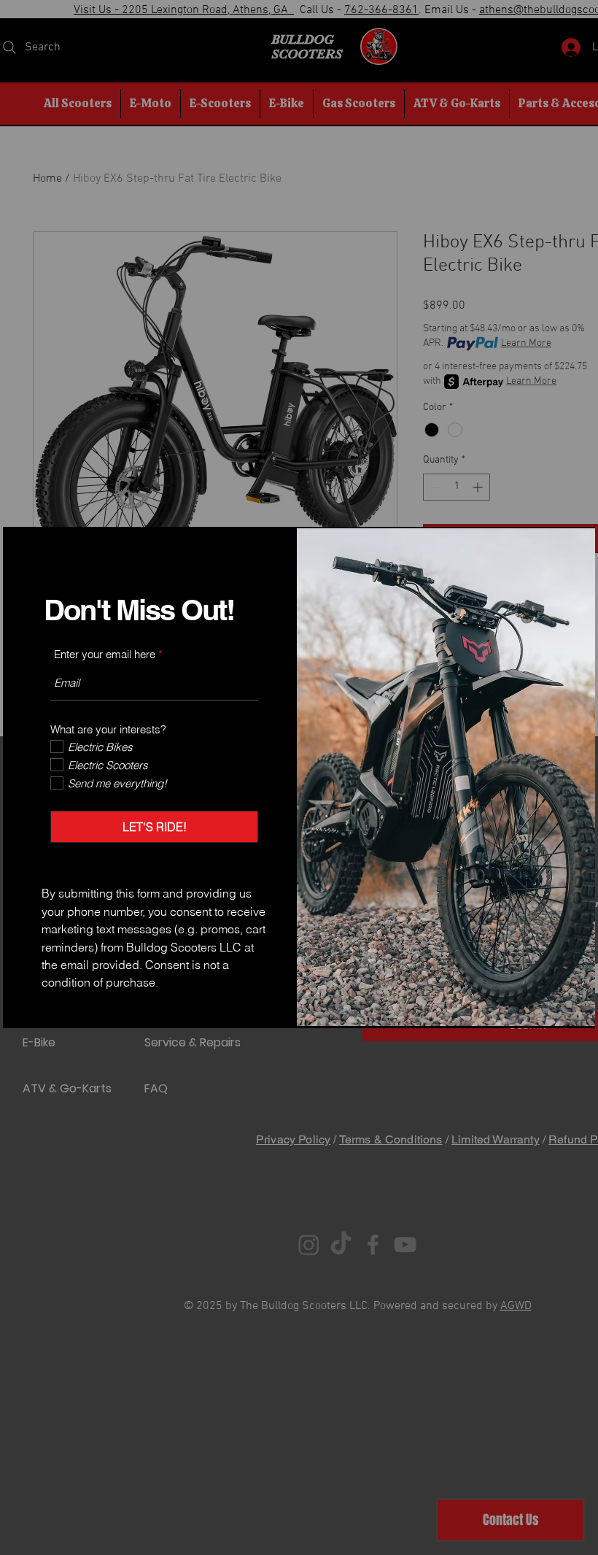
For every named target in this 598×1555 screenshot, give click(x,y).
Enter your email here (104, 654)
